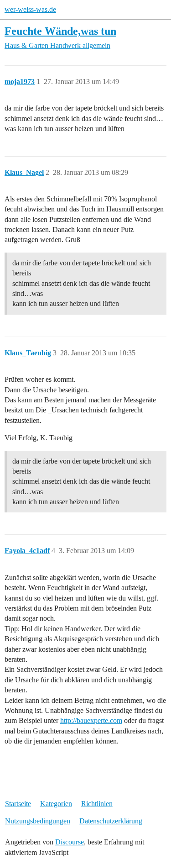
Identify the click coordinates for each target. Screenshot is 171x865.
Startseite (18, 803)
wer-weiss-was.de (30, 9)
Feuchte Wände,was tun (60, 31)
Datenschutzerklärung (110, 821)
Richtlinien (97, 803)
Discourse (69, 842)
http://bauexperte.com (91, 720)
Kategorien (56, 803)
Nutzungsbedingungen (37, 821)
